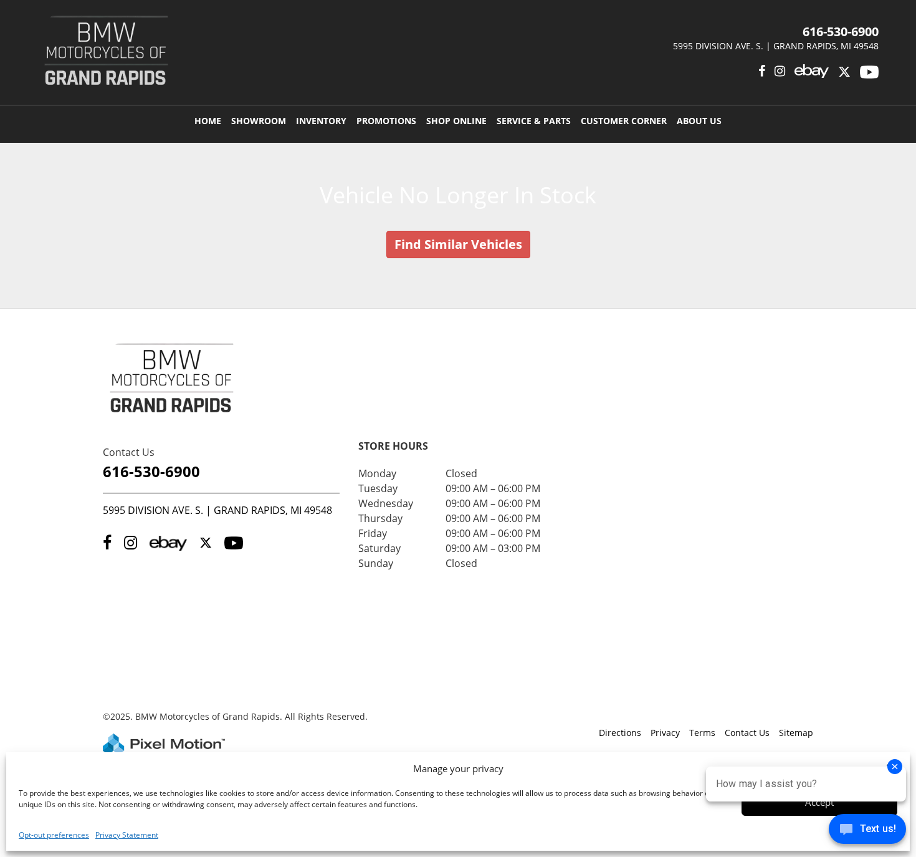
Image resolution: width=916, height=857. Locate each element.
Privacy (665, 732)
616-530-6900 (151, 471)
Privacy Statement (126, 835)
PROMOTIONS (386, 121)
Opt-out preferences (54, 835)
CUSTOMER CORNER (624, 121)
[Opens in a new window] (761, 71)
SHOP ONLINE (456, 121)
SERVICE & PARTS (534, 121)
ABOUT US (699, 121)
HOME (207, 121)
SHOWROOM (258, 121)
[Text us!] (867, 831)
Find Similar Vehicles (458, 244)
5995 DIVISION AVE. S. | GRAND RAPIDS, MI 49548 (217, 510)
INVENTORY (321, 121)
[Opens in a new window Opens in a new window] (844, 71)
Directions (620, 732)
